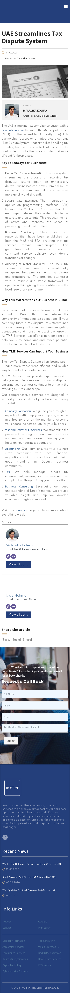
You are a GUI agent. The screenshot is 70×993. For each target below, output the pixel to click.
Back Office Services (49, 953)
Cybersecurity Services (15, 971)
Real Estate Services (49, 959)
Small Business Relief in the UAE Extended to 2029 (29, 877)
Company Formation (13, 940)
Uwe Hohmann (18, 595)
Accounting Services (13, 946)
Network (7, 921)
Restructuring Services (15, 959)
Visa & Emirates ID (48, 946)
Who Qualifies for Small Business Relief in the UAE (28, 890)
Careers (42, 921)
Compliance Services (13, 953)
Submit (11, 741)
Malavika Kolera (19, 545)
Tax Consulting (46, 940)
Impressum (44, 927)
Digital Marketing (11, 965)
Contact (6, 927)
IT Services (44, 965)
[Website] (8, 556)
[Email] (13, 556)
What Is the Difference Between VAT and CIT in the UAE (31, 864)
